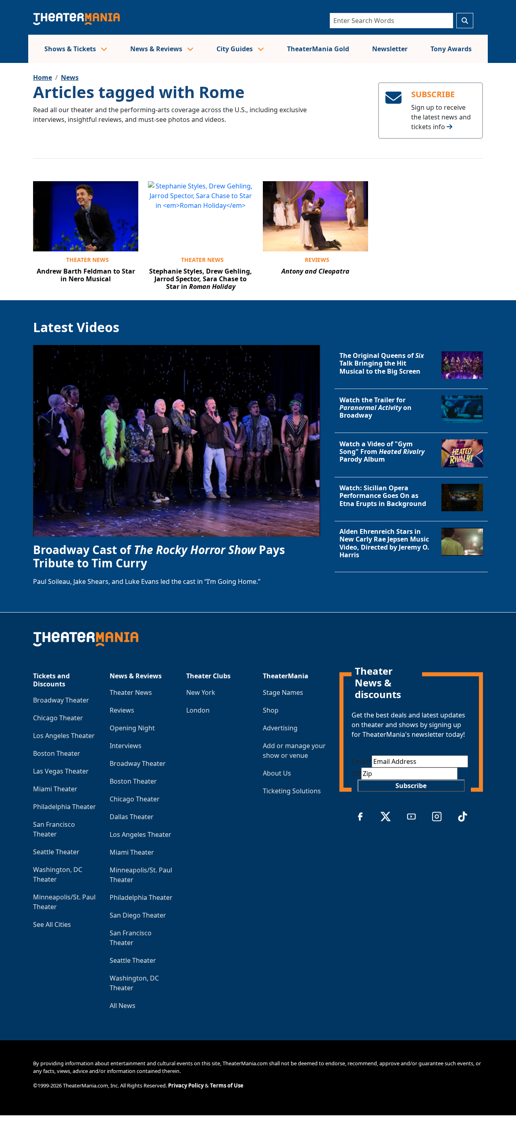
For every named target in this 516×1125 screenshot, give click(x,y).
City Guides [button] (235, 48)
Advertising (280, 728)
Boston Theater (56, 753)
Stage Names (283, 692)
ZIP (356, 773)
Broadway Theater (61, 700)
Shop (271, 710)
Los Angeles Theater (64, 735)
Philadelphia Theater (64, 806)
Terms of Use (226, 1085)
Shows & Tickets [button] (71, 48)
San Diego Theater (138, 915)
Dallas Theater (132, 816)
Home (42, 77)
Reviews (317, 259)
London (198, 710)
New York (200, 692)
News (70, 77)
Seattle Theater (56, 851)
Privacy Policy (186, 1085)
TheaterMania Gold (318, 48)
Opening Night (132, 728)
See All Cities (52, 924)
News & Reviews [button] (157, 48)
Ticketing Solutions (292, 790)
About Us (277, 773)
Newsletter (390, 48)
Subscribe (411, 785)
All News (122, 1005)
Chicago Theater (58, 717)
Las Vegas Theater (61, 771)
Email (362, 761)
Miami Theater (55, 788)
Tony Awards (451, 48)
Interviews (125, 745)
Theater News (87, 259)
